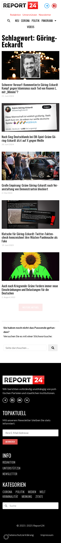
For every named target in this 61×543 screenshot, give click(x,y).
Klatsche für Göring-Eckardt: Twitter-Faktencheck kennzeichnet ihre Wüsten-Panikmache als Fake (29, 237)
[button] (9, 21)
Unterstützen (30, 14)
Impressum (46, 534)
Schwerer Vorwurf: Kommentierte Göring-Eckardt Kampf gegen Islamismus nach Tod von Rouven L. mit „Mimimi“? (30, 88)
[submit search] (53, 347)
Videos (30, 27)
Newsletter (45, 14)
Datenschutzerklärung (21, 534)
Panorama (47, 21)
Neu (17, 21)
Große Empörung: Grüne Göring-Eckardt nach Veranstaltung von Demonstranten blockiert (30, 187)
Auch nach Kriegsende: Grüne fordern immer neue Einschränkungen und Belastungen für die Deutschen (30, 289)
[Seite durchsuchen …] (24, 348)
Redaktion (15, 14)
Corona (25, 21)
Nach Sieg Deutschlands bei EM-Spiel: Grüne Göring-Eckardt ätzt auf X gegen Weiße (29, 139)
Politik (35, 21)
